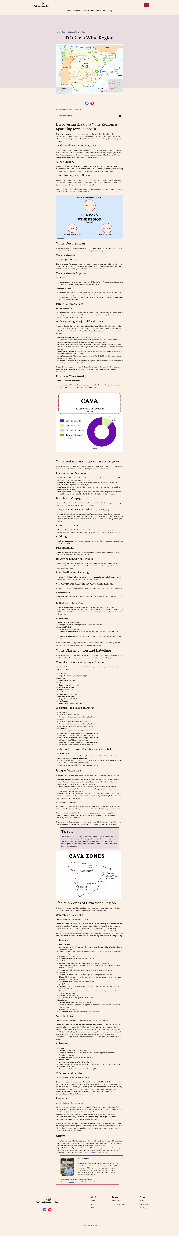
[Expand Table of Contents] (120, 116)
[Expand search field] (146, 5)
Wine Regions (77, 109)
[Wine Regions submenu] (106, 10)
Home (69, 11)
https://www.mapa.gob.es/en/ (98, 1152)
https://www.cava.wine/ (97, 1146)
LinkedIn (71, 1182)
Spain (64, 32)
